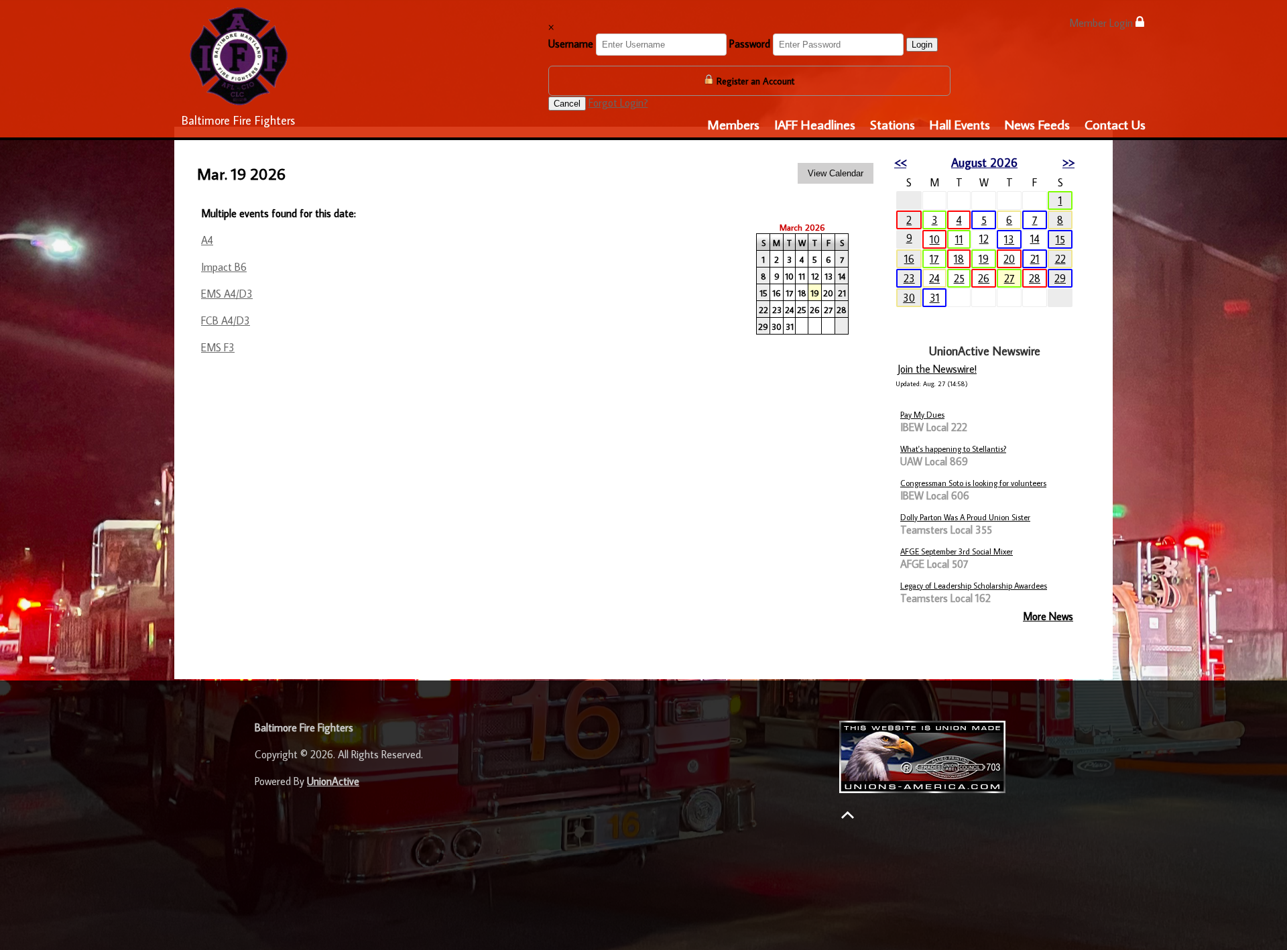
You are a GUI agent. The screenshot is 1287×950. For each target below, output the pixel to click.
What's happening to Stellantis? (953, 449)
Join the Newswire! (937, 368)
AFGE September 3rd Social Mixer (956, 551)
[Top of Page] (847, 815)
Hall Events (960, 124)
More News (1048, 616)
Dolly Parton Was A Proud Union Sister (965, 517)
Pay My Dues (922, 415)
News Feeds (1037, 124)
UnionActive (333, 781)
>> (1068, 162)
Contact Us (1115, 124)
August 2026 (984, 162)
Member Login (1102, 22)
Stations (892, 124)
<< (900, 162)
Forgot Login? (618, 102)
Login (922, 45)
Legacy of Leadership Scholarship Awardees (973, 586)
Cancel (567, 104)
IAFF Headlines (814, 124)
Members (733, 124)
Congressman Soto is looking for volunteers (973, 483)
